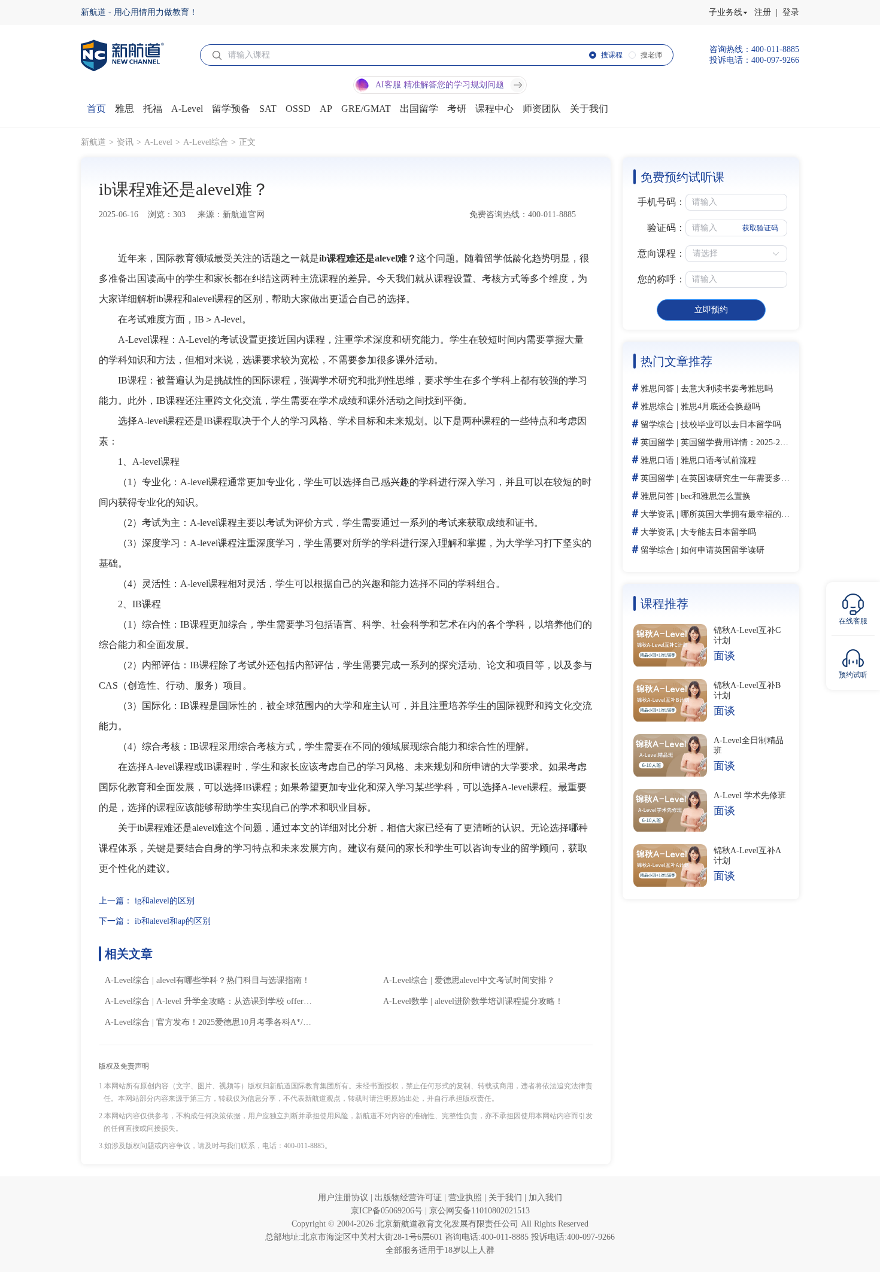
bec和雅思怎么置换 (716, 496)
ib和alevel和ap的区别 (173, 921)
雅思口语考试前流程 (718, 460)
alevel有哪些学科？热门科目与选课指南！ (233, 980)
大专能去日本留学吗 (718, 532)
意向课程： (661, 253)
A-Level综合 (205, 142)
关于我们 (506, 1197)
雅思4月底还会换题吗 (720, 406)
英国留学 (657, 442)
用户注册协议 (344, 1197)
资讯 (125, 142)
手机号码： (661, 202)
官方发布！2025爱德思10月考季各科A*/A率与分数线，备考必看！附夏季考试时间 (308, 1022)
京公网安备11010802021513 (479, 1210)
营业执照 (466, 1197)
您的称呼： (661, 279)
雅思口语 (657, 460)
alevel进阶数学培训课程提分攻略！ (499, 1001)
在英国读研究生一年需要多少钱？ (743, 478)
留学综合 (657, 424)
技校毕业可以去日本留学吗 (731, 424)
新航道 (93, 142)
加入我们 (545, 1197)
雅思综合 (657, 406)
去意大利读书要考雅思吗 (727, 388)
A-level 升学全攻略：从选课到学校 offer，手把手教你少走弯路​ (271, 1001)
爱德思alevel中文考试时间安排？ (495, 980)
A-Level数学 (405, 1001)
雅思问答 (657, 388)
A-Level (158, 142)
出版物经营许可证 (409, 1197)
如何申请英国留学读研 (722, 550)
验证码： (666, 228)
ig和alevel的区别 (165, 900)
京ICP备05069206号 (388, 1210)
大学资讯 (657, 514)
